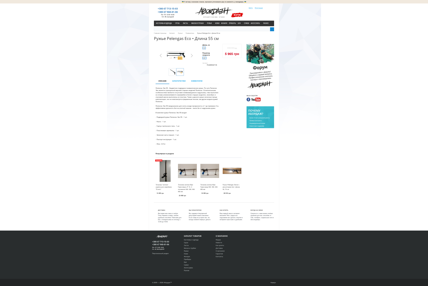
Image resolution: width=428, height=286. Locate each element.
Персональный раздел (160, 253)
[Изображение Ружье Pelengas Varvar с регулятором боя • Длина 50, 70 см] (232, 171)
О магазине (220, 251)
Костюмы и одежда (191, 240)
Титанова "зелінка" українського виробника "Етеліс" (164, 187)
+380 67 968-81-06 (168, 11)
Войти (251, 8)
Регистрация (259, 8)
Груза (186, 242)
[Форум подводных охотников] (260, 67)
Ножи (186, 254)
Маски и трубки (190, 248)
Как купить (220, 245)
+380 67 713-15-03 (168, 8)
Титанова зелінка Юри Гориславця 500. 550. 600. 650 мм (209, 187)
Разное (186, 270)
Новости (219, 242)
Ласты (186, 245)
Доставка (219, 248)
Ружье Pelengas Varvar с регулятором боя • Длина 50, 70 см (231, 187)
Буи (185, 262)
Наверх (273, 282)
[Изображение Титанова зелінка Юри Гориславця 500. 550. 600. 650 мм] (209, 171)
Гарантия (219, 254)
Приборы (187, 259)
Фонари (187, 256)
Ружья (186, 251)
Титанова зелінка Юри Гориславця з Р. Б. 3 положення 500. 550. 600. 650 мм (186, 188)
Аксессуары (188, 268)
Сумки (186, 265)
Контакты (219, 256)
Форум (237, 14)
